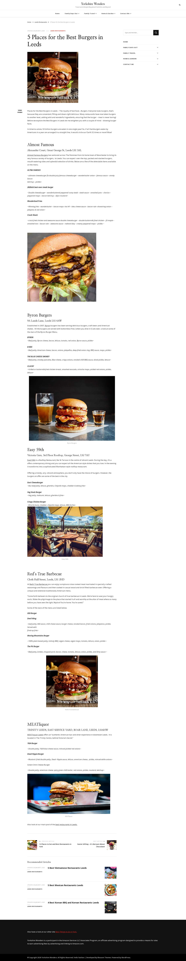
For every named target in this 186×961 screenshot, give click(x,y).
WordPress (126, 957)
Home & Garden (108, 13)
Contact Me (124, 13)
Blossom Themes (104, 957)
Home (57, 13)
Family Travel (89, 13)
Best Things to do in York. (66, 932)
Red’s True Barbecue (39, 584)
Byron (47, 325)
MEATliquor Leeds (35, 734)
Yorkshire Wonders (93, 4)
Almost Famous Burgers (37, 155)
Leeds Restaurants (57, 31)
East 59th (31, 460)
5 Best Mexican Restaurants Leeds (65, 885)
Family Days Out (71, 13)
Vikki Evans (20, 111)
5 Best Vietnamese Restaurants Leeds (67, 868)
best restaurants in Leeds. (66, 824)
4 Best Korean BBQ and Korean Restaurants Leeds (73, 902)
